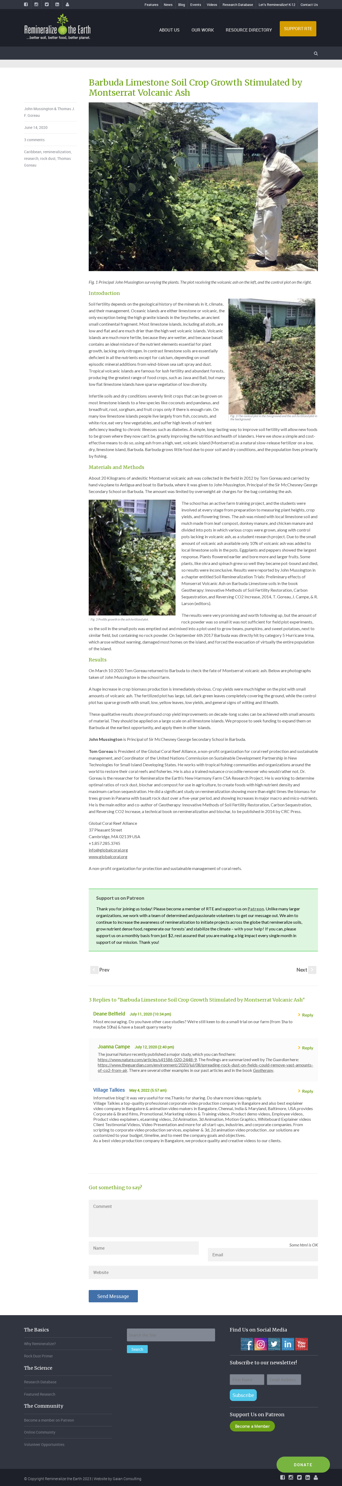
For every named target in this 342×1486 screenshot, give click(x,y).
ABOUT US (169, 30)
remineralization (57, 151)
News (168, 4)
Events (195, 4)
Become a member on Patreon (49, 1420)
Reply (307, 1014)
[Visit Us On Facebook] (247, 1343)
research (31, 158)
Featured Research (39, 1394)
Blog (181, 4)
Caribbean (32, 151)
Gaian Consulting (127, 1478)
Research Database (238, 4)
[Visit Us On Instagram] (260, 1343)
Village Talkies (109, 1090)
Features (151, 4)
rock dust (48, 158)
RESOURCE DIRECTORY (249, 30)
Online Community (39, 1432)
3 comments (34, 139)
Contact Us (309, 4)
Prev (101, 970)
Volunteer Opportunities (44, 1444)
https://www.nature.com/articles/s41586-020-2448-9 (147, 1059)
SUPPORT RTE (298, 29)
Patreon (256, 908)
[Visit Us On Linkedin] (287, 1343)
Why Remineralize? (40, 1343)
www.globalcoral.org (108, 856)
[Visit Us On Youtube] (301, 1343)
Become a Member (252, 1426)
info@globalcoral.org (108, 849)
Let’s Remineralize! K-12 (277, 4)
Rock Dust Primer (38, 1355)
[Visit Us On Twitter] (274, 1343)
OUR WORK (203, 30)
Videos (212, 4)
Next (305, 970)
